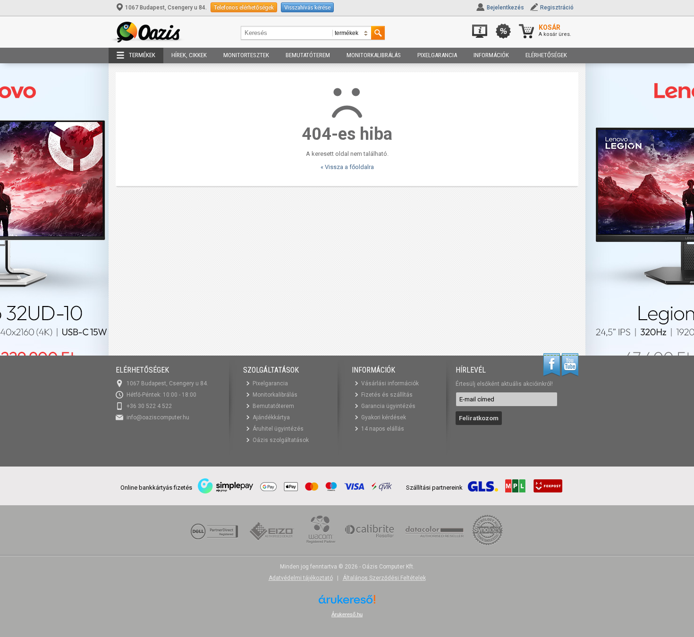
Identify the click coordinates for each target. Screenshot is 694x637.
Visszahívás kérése (307, 7)
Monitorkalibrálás (374, 55)
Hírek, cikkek (189, 55)
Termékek (142, 55)
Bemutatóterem (308, 55)
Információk (491, 55)
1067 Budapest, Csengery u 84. (166, 7)
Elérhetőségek (546, 55)
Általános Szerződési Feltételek (384, 578)
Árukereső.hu (347, 614)
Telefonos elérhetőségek (244, 7)
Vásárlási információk (390, 383)
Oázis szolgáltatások (281, 440)
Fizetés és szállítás (387, 394)
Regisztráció (557, 7)
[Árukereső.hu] (347, 603)
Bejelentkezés (505, 7)
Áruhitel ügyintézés (278, 428)
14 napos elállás (382, 428)
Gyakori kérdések (383, 417)
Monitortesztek (246, 55)
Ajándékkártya (271, 417)
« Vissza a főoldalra (347, 166)
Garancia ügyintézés (388, 406)
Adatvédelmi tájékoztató (301, 578)
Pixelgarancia (437, 55)
